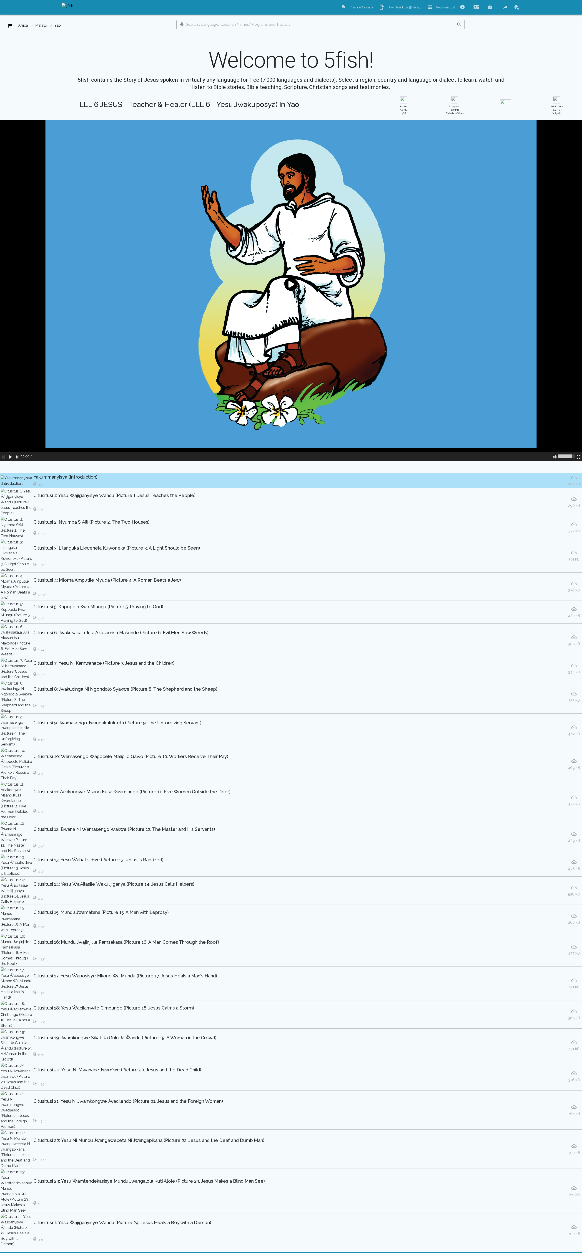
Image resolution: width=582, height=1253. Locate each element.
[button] (182, 24)
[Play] (10, 456)
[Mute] (554, 456)
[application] (291, 290)
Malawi (41, 25)
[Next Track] (17, 456)
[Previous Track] (3, 456)
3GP (403, 109)
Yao (57, 25)
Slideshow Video (455, 109)
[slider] (566, 456)
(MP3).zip (557, 109)
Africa (23, 25)
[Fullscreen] (578, 456)
